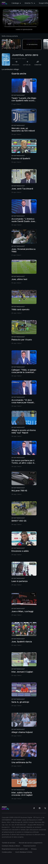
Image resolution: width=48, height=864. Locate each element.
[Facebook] (34, 808)
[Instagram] (40, 808)
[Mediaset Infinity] (4, 3)
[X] (45, 808)
